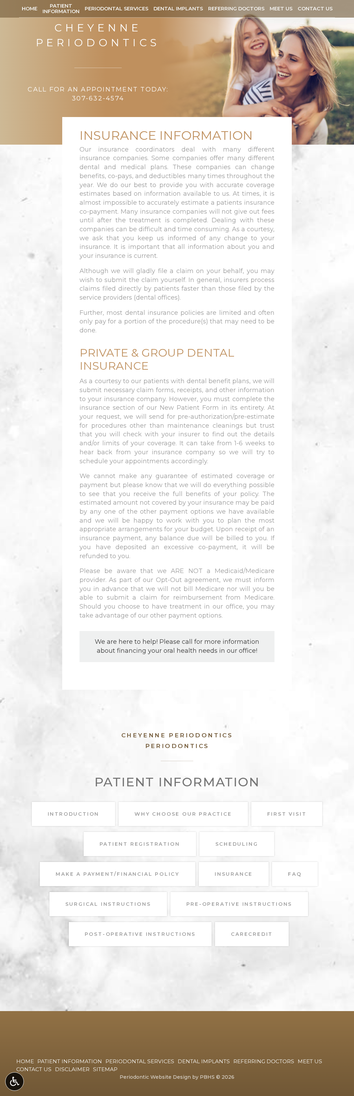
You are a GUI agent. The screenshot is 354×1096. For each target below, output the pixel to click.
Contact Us (315, 8)
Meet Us (281, 8)
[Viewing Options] (14, 1081)
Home (29, 8)
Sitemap (105, 1069)
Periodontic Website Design (155, 1077)
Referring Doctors (236, 8)
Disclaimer (72, 1069)
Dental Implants (178, 8)
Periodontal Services (116, 8)
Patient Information (69, 1061)
